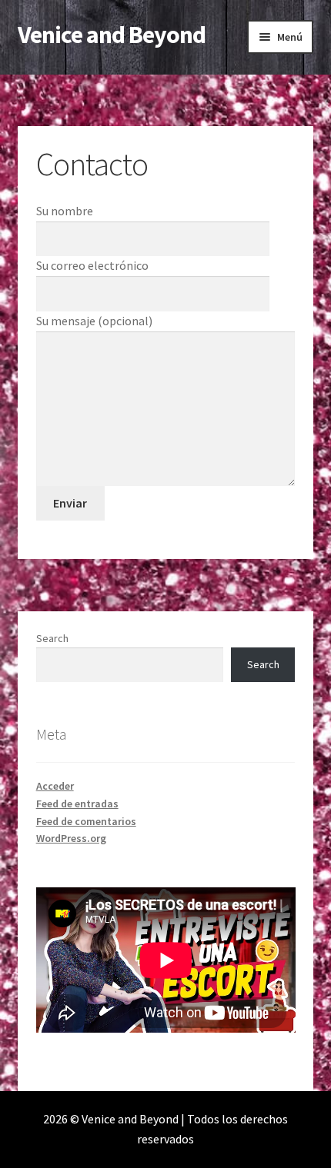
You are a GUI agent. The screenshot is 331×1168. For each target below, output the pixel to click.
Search (52, 638)
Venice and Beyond (112, 34)
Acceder (55, 786)
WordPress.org (71, 838)
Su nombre (64, 210)
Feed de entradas (77, 803)
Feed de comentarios (86, 821)
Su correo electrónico (92, 265)
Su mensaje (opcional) (94, 320)
